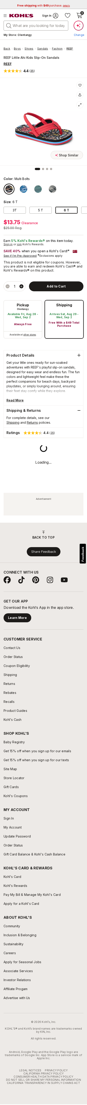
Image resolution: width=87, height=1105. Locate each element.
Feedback (83, 554)
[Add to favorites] (79, 85)
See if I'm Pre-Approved (20, 255)
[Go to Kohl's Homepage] (21, 16)
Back (8, 48)
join (19, 244)
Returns (32, 422)
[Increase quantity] (21, 286)
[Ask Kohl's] (78, 26)
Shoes (29, 48)
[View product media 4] (51, 169)
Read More (15, 400)
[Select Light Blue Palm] (52, 189)
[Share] (79, 95)
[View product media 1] (37, 169)
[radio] (23, 319)
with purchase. (43, 5)
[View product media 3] (47, 169)
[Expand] (79, 104)
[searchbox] (36, 26)
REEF (69, 48)
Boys (17, 48)
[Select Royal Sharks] (23, 189)
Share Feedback (43, 551)
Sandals (42, 48)
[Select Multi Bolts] (9, 189)
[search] (9, 25)
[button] (19, 71)
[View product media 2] (43, 169)
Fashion (57, 48)
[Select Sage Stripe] (38, 189)
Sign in (8, 244)
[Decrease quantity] (8, 286)
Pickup (23, 305)
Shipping (64, 305)
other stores (29, 334)
